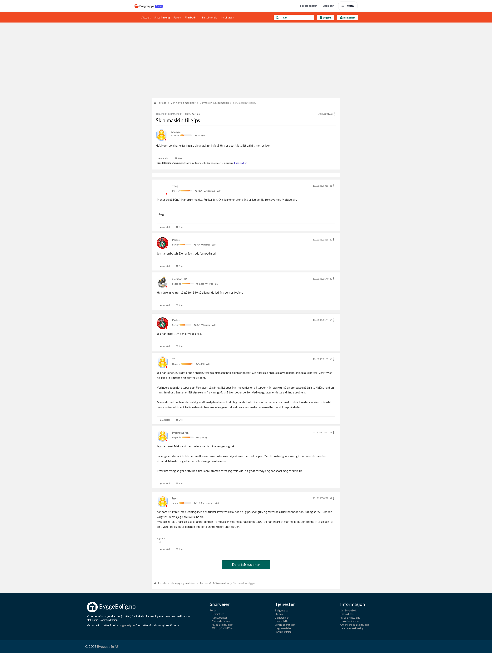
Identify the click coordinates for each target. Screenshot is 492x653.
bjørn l (175, 498)
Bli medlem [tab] (349, 17)
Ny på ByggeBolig (350, 617)
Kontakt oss (346, 613)
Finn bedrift (192, 17)
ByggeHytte (281, 621)
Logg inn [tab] (327, 17)
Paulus (176, 239)
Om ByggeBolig (348, 610)
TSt (174, 359)
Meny (351, 6)
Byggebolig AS (108, 646)
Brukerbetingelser (350, 621)
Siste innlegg (162, 17)
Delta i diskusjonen (246, 564)
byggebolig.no (127, 625)
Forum (177, 17)
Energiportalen (283, 631)
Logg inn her (240, 162)
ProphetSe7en (180, 432)
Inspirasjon (227, 17)
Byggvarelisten (283, 628)
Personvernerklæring (351, 628)
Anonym (175, 132)
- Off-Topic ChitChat (221, 628)
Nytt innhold (209, 17)
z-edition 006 (179, 279)
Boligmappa (281, 610)
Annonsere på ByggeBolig (354, 624)
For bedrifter (308, 6)
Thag (175, 186)
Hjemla (279, 613)
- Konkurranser (218, 617)
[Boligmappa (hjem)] (149, 6)
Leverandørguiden (285, 624)
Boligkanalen (282, 617)
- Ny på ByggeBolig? (221, 624)
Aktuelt (146, 17)
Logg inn (328, 6)
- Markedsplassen (220, 621)
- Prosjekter (217, 613)
